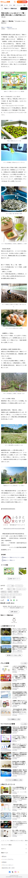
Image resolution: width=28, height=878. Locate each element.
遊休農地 (3, 597)
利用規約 (3, 862)
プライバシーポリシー (7, 865)
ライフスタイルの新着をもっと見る (14, 780)
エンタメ (6, 5)
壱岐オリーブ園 (11, 589)
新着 (2, 5)
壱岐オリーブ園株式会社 (6, 27)
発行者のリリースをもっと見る (14, 655)
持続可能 (16, 591)
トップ (2, 840)
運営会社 (3, 856)
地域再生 (10, 591)
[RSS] (18, 872)
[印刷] (17, 600)
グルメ (10, 5)
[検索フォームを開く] (15, 2)
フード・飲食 (11, 585)
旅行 (14, 5)
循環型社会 (3, 591)
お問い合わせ (14, 611)
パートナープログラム (7, 859)
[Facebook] (8, 600)
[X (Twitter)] (11, 600)
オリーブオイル (4, 594)
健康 (14, 597)
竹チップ (9, 597)
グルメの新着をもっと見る (14, 719)
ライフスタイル (18, 585)
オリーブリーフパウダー (15, 594)
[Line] (14, 600)
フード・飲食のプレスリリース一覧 (14, 840)
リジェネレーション (20, 589)
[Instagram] (15, 872)
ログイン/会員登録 (22, 1)
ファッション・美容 (21, 5)
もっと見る (23, 663)
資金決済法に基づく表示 (8, 868)
